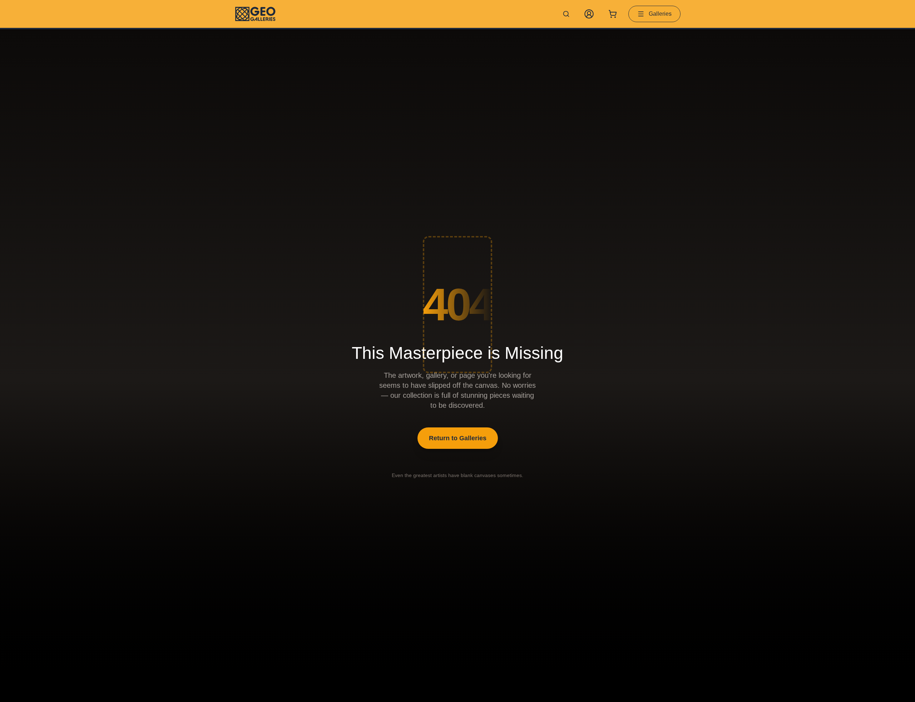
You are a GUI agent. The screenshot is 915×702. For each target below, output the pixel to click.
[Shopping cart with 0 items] (612, 14)
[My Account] (589, 14)
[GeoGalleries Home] (255, 14)
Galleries (660, 14)
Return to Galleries (457, 438)
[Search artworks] (566, 13)
